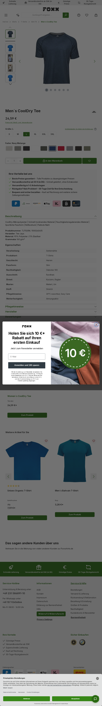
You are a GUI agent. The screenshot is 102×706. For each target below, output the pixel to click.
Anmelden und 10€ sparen (26, 365)
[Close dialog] (96, 325)
